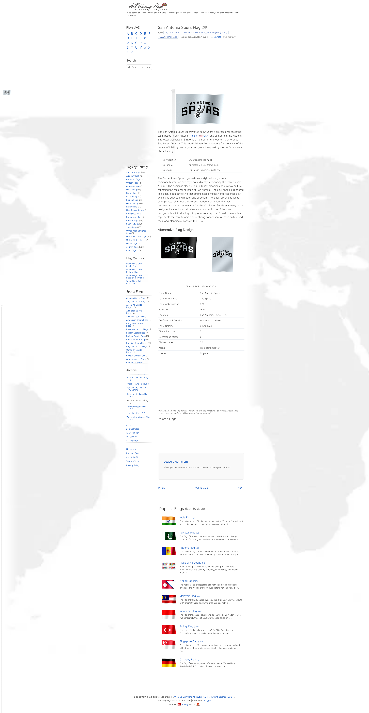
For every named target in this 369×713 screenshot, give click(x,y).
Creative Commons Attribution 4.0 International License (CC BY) (204, 697)
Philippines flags (133, 213)
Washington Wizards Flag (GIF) (138, 418)
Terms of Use (132, 461)
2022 (128, 425)
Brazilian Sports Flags (136, 343)
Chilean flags (132, 183)
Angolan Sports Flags (136, 301)
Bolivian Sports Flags (136, 336)
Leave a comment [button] (176, 461)
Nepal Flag (189, 580)
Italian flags (131, 206)
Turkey (185, 704)
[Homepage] (147, 10)
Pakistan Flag (190, 532)
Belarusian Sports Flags (137, 329)
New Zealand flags (135, 210)
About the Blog (133, 457)
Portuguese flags (134, 217)
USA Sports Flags (168, 36)
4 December (132, 440)
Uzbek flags (131, 243)
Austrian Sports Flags (136, 316)
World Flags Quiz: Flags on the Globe (135, 276)
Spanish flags (132, 224)
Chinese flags (132, 186)
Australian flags (133, 172)
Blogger (207, 700)
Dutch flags (131, 193)
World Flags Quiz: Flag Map (134, 282)
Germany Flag (190, 659)
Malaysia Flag (190, 595)
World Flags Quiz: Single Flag (134, 264)
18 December (132, 432)
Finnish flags (132, 196)
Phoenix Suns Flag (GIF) (138, 384)
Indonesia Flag (191, 611)
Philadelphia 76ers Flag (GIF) (137, 378)
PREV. (161, 487)
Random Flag (132, 453)
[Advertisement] (201, 63)
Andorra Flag (190, 547)
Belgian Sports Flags (135, 333)
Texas (193, 135)
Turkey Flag (189, 626)
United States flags (135, 240)
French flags (132, 200)
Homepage (131, 449)
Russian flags (132, 220)
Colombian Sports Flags (134, 363)
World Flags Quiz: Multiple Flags (134, 270)
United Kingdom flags (136, 236)
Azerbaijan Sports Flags (137, 320)
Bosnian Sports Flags (136, 339)
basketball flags (172, 32)
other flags (131, 250)
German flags (132, 203)
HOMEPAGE (201, 487)
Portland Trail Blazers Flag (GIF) (136, 388)
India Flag (188, 517)
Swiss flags (131, 227)
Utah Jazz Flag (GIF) (136, 413)
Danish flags (132, 189)
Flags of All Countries (192, 562)
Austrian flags (132, 176)
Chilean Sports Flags (135, 355)
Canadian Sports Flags (134, 351)
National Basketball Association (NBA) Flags (205, 32)
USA (205, 135)
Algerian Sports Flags (136, 298)
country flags (132, 247)
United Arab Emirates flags (136, 232)
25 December (132, 429)
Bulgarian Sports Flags (136, 346)
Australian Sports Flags (134, 311)
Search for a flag (141, 67)
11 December (132, 436)
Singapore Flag (191, 641)
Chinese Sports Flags (136, 359)
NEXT (241, 487)
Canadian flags (133, 179)
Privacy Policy (133, 465)
